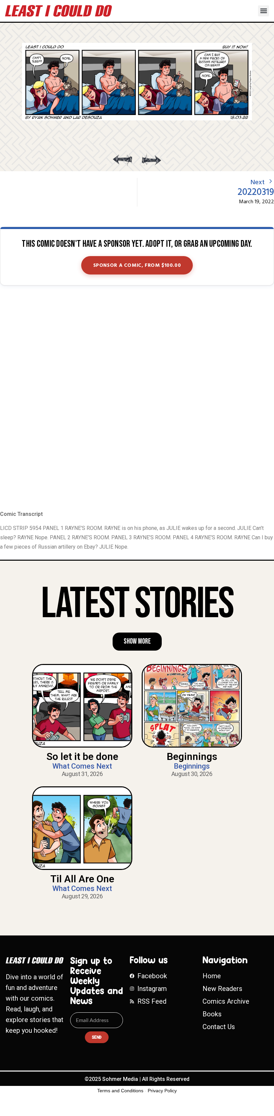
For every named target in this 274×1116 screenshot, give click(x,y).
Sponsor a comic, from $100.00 (137, 265)
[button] (263, 10)
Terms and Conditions (120, 1090)
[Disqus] (137, 398)
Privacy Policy (162, 1090)
